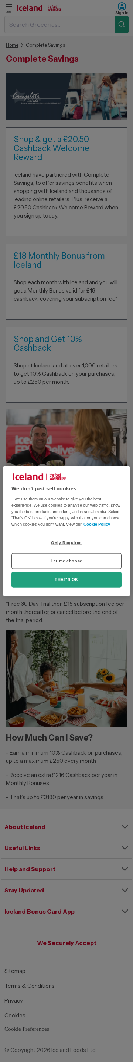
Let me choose (66, 561)
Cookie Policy (96, 524)
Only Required (66, 542)
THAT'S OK (66, 579)
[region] (66, 531)
